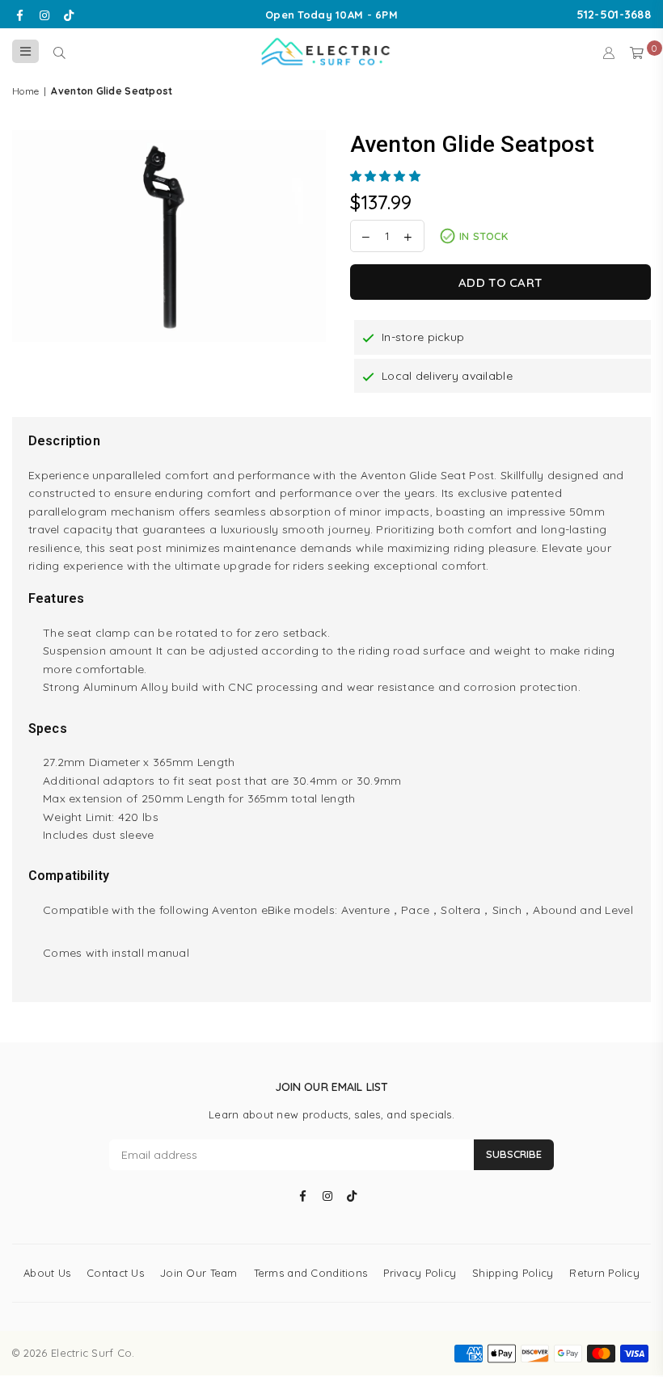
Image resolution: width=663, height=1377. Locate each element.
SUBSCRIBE (514, 1154)
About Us (46, 1272)
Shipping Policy (512, 1272)
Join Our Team (199, 1272)
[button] (387, 176)
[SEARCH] (59, 52)
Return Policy (604, 1272)
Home (25, 91)
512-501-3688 (613, 14)
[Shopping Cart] (637, 52)
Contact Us (115, 1272)
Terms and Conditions (311, 1272)
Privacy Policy (419, 1272)
